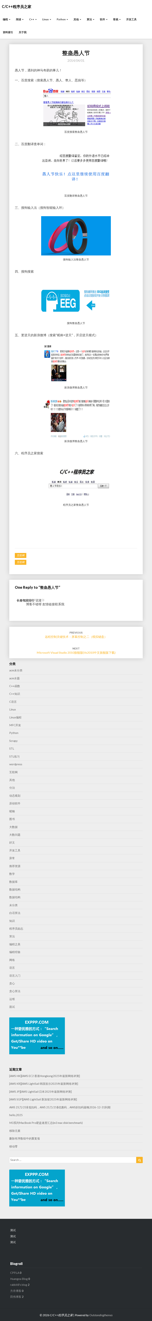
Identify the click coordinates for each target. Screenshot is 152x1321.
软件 (103, 19)
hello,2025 (16, 1115)
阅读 (19, 19)
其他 (76, 19)
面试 (12, 1006)
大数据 (13, 827)
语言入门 (14, 975)
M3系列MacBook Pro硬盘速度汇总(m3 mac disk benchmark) (46, 1122)
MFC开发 (15, 725)
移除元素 (14, 1130)
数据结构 (14, 889)
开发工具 (131, 19)
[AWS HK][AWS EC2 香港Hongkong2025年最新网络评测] (44, 1076)
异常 (12, 858)
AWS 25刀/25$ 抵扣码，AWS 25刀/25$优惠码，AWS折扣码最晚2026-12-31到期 (59, 1107)
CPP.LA (14, 1272)
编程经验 (14, 952)
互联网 (20, 555)
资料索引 (8, 32)
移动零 (13, 1146)
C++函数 (14, 686)
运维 (12, 999)
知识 (12, 920)
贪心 (12, 983)
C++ (32, 19)
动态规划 (14, 795)
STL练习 (14, 756)
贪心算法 (14, 991)
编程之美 (14, 944)
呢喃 (12, 811)
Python (61, 19)
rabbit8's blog (18, 1284)
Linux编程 (15, 717)
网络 (12, 960)
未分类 (13, 905)
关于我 (23, 32)
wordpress (15, 764)
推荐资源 (14, 866)
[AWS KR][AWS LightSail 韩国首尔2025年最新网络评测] (43, 1083)
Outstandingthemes (101, 1315)
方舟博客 (15, 1290)
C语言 (13, 701)
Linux (45, 19)
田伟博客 (15, 1296)
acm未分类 (15, 670)
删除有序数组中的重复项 (24, 1138)
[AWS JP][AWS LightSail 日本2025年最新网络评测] (40, 1091)
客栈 (116, 19)
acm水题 (14, 678)
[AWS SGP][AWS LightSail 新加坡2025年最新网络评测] (43, 1099)
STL (11, 748)
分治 (12, 787)
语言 (12, 967)
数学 (12, 873)
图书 (12, 819)
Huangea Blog (19, 1278)
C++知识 (14, 693)
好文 (12, 842)
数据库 (13, 881)
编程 (6, 19)
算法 (89, 19)
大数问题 (14, 834)
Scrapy (13, 740)
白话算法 (14, 912)
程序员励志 (16, 928)
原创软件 (14, 803)
